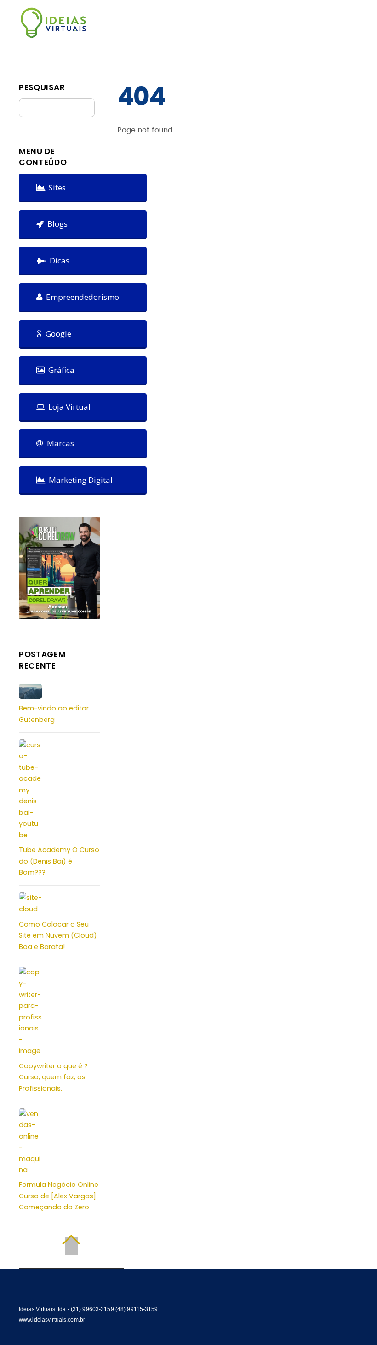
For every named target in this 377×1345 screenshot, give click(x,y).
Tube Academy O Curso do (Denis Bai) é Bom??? (59, 861)
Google (56, 333)
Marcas (58, 443)
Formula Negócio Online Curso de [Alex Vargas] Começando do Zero (58, 1196)
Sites (55, 187)
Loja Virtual (68, 406)
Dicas (57, 260)
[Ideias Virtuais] (53, 34)
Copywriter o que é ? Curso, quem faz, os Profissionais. (53, 1077)
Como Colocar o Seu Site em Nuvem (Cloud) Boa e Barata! (58, 935)
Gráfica (59, 370)
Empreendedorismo (80, 297)
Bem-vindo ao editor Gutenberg (54, 714)
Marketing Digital (79, 480)
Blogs (56, 223)
